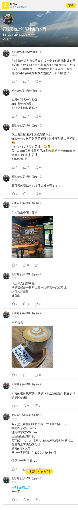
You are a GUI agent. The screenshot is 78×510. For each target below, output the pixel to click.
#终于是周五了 (21, 487)
